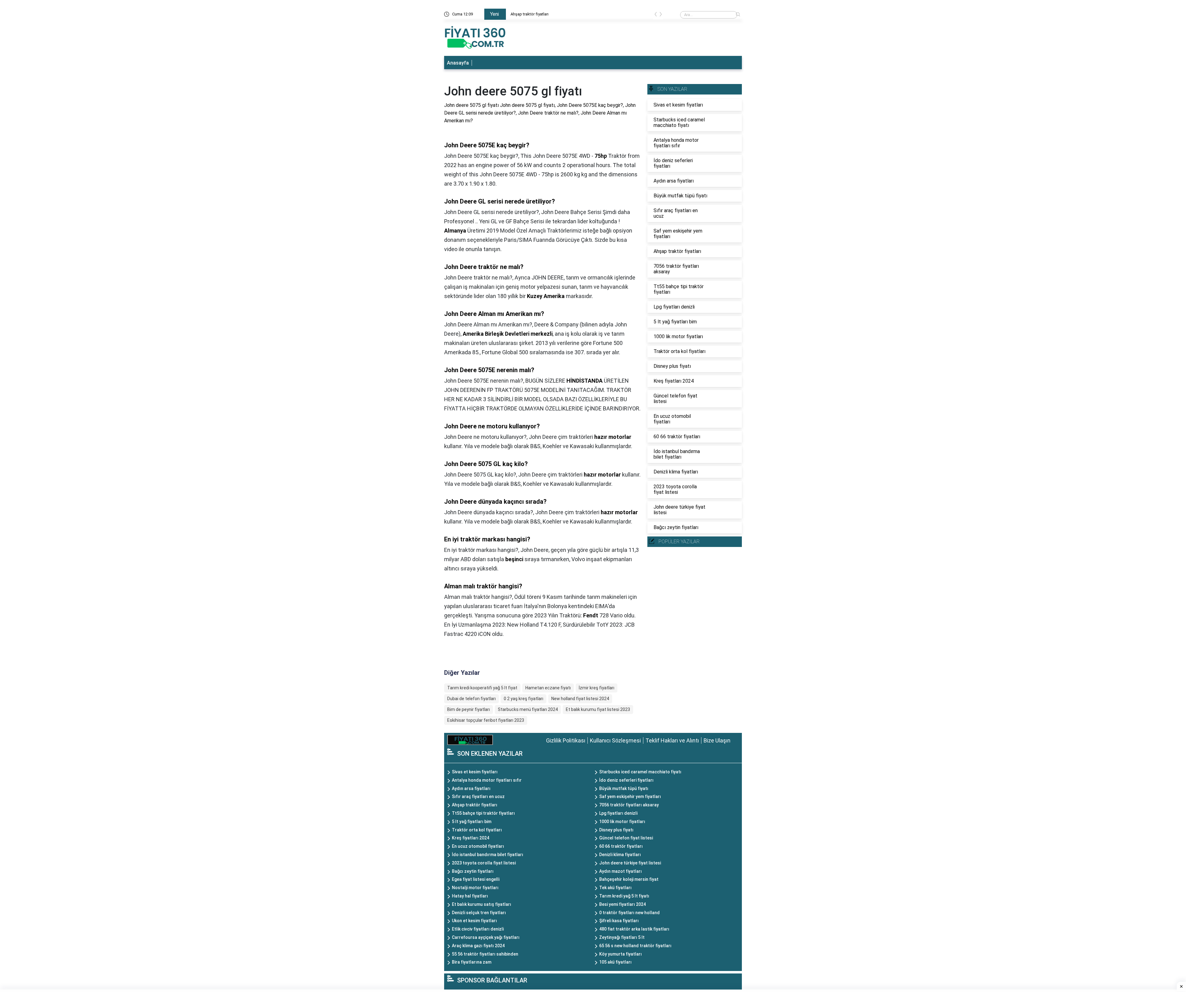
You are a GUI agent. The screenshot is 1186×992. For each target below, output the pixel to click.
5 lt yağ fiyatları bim (471, 821)
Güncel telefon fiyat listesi (626, 837)
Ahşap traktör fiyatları (530, 14)
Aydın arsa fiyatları (471, 788)
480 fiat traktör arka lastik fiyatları (634, 929)
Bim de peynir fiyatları (468, 709)
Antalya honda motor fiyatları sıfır (487, 780)
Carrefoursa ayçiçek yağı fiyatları (485, 937)
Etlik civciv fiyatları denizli (478, 929)
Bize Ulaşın (717, 740)
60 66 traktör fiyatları (621, 846)
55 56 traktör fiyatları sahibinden (485, 954)
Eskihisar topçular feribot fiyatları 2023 (485, 720)
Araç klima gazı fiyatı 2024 (478, 945)
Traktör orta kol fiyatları (477, 829)
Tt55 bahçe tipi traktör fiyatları (483, 813)
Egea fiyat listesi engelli (475, 879)
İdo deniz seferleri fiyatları (626, 780)
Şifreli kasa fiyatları (619, 920)
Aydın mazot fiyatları (620, 871)
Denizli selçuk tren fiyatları (479, 912)
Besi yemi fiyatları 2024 (622, 904)
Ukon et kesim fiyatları (474, 920)
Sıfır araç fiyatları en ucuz (478, 796)
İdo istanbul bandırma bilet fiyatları (487, 854)
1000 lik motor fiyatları (622, 821)
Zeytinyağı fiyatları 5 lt (622, 937)
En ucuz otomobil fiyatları (478, 846)
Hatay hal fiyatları (470, 895)
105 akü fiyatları (615, 962)
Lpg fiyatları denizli (618, 813)
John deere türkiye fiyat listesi (630, 862)
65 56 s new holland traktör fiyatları (635, 945)
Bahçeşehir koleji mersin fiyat (628, 879)
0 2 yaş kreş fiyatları (523, 698)
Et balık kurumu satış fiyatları (481, 904)
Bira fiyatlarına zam (471, 962)
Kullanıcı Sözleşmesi (615, 740)
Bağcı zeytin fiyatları (473, 871)
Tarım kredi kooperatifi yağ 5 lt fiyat (482, 687)
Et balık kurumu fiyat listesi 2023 (598, 709)
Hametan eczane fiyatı (548, 687)
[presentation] (655, 15)
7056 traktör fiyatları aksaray (629, 804)
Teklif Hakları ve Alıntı (672, 740)
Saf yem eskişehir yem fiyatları (630, 796)
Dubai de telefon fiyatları (471, 698)
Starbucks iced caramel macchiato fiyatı (640, 771)
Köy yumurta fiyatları (620, 954)
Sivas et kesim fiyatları (475, 771)
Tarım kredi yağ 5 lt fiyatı (624, 895)
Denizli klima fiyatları (620, 854)
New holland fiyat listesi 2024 (580, 698)
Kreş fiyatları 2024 (470, 837)
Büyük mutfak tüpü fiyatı (623, 788)
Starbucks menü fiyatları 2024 (528, 709)
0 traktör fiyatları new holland (629, 912)
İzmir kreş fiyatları (596, 687)
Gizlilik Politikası (565, 740)
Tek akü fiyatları (615, 887)
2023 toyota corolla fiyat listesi (484, 862)
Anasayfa (458, 63)
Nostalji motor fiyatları (475, 887)
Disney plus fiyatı (616, 829)
